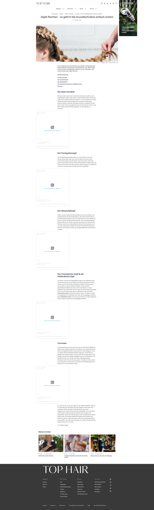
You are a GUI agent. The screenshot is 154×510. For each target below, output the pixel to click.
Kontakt (44, 505)
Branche (45, 482)
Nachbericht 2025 (81, 491)
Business (45, 484)
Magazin (58, 8)
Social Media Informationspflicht (76, 505)
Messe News (80, 484)
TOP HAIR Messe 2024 (82, 494)
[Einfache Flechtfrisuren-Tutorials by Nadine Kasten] (77, 443)
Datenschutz (62, 505)
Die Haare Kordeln (62, 77)
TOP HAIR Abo (98, 484)
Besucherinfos (80, 486)
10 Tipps (62, 489)
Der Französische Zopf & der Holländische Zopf (70, 84)
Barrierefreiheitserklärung (100, 505)
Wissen (61, 13)
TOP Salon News (64, 494)
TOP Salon (70, 8)
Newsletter (97, 489)
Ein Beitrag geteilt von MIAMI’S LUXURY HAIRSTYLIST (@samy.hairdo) (52, 204)
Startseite (55, 13)
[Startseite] (43, 3)
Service (92, 8)
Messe (81, 8)
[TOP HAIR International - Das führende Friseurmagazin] (65, 469)
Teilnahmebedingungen (65, 486)
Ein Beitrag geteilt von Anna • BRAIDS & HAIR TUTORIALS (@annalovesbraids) (52, 146)
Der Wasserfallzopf (62, 82)
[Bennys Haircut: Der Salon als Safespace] (103, 443)
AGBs (89, 505)
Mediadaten (97, 491)
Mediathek (79, 482)
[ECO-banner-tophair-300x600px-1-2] (128, 18)
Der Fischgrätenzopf (63, 79)
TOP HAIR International (100, 482)
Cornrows (60, 86)
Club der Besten (63, 496)
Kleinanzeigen (98, 486)
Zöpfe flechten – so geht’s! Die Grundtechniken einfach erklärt (83, 13)
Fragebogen (63, 484)
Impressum (53, 505)
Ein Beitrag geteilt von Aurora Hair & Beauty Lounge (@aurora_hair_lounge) (52, 401)
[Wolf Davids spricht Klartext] (50, 443)
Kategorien (62, 491)
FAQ (61, 482)
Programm (79, 489)
